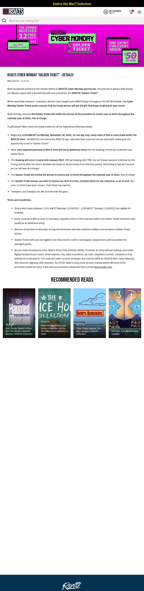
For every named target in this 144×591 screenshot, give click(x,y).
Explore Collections (72, 3)
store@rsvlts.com (103, 266)
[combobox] (74, 20)
